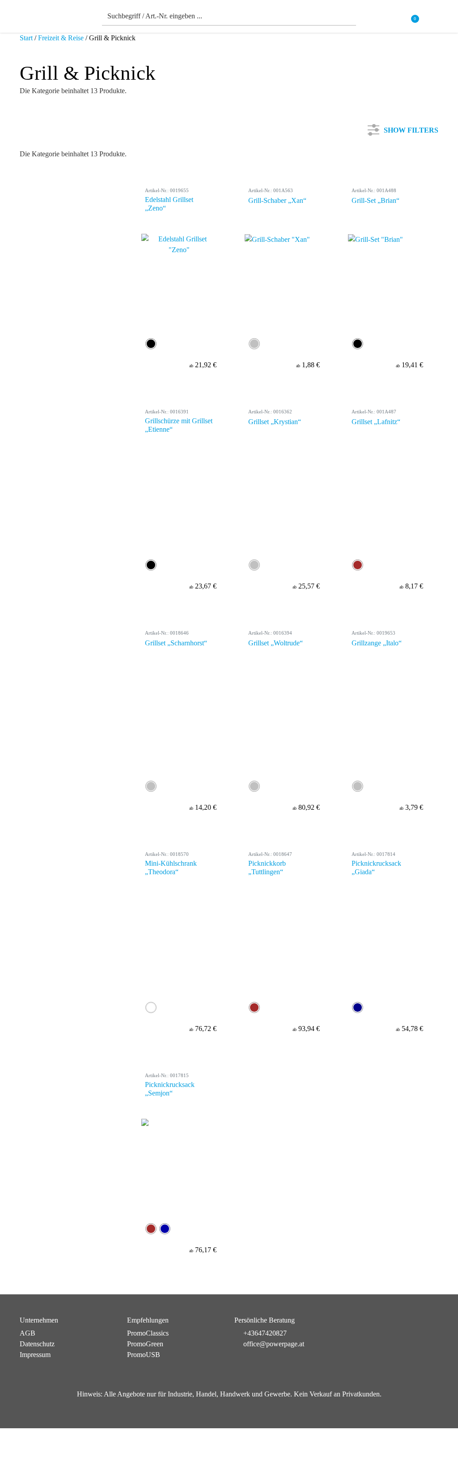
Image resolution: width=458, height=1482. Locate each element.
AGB (27, 1333)
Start (26, 38)
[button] (433, 18)
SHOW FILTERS (411, 128)
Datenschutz (37, 1344)
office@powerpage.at (273, 1344)
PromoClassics (148, 1333)
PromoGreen (145, 1344)
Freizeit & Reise (61, 38)
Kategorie (44, 163)
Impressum (35, 1354)
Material (42, 223)
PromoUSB (143, 1354)
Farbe (38, 193)
